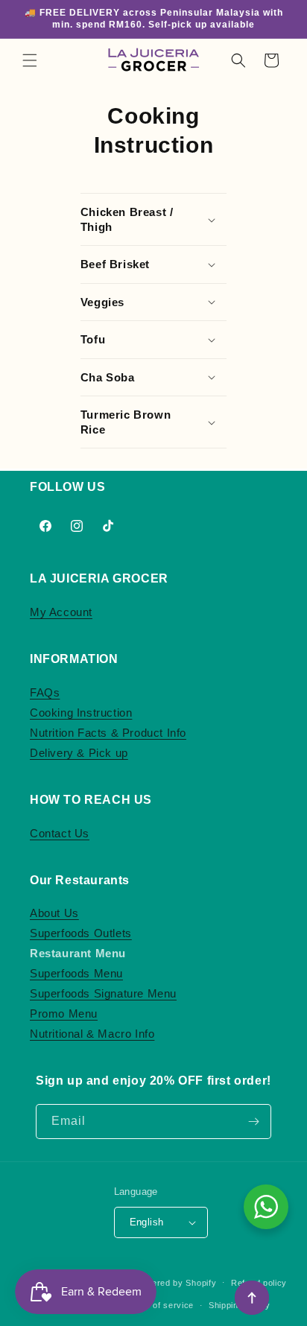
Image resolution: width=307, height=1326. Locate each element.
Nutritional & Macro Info (92, 1033)
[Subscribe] (254, 1121)
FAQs (45, 692)
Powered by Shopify (176, 1282)
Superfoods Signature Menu (103, 993)
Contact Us (59, 833)
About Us (54, 913)
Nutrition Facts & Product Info (108, 732)
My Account (61, 612)
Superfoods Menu (76, 973)
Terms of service (159, 1305)
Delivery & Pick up (79, 752)
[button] (29, 60)
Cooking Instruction (81, 712)
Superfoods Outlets (81, 933)
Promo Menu (64, 1013)
